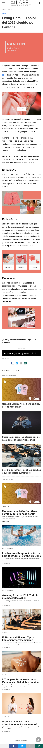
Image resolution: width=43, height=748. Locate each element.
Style (10, 9)
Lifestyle (5, 506)
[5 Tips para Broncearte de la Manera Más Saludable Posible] (21, 661)
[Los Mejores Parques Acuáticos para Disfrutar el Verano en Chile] (21, 535)
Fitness (5, 632)
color (4, 75)
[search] (40, 3)
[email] (30, 746)
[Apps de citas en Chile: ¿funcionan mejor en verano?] (21, 703)
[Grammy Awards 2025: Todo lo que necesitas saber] (21, 577)
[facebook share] (12, 363)
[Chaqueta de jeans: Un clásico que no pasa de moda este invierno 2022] (21, 422)
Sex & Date (6, 716)
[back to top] (38, 739)
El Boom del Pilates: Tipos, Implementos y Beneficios (18, 638)
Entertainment (7, 548)
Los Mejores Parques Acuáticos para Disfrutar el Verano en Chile (21, 554)
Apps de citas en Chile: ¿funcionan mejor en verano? (19, 722)
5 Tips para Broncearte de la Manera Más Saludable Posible (20, 680)
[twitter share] (17, 363)
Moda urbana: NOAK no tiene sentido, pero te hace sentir (19, 512)
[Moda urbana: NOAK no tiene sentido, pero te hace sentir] (21, 389)
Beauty (4, 674)
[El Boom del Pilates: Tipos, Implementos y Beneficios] (21, 619)
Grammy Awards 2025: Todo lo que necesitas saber (20, 596)
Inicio (4, 9)
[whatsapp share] (25, 363)
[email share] (21, 363)
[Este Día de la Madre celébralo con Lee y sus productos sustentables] (21, 456)
